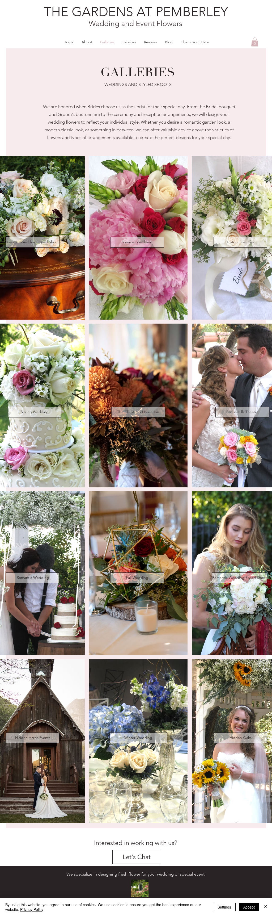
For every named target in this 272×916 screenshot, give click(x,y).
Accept (249, 907)
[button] (254, 41)
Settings (224, 907)
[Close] (265, 907)
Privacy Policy (31, 909)
